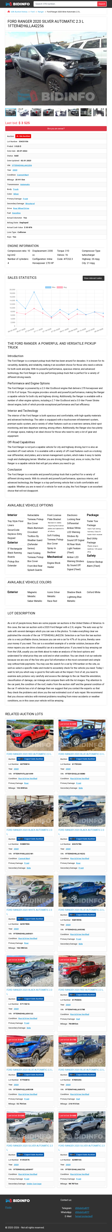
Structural (30, 203)
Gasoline (16, 213)
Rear (26, 783)
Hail (78, 1019)
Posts (8, 1207)
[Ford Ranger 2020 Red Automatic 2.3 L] (30, 735)
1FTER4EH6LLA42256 (22, 165)
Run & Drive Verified (27, 778)
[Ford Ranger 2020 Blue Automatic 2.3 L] (81, 891)
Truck (16, 189)
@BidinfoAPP (82, 1208)
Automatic (25, 184)
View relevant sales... (93, 278)
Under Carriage (34, 1183)
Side (81, 788)
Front (25, 198)
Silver (16, 194)
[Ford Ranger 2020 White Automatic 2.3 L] (30, 891)
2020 (15, 170)
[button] (104, 33)
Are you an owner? (56, 128)
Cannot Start (23, 175)
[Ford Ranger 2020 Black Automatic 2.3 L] (30, 811)
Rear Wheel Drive (21, 208)
